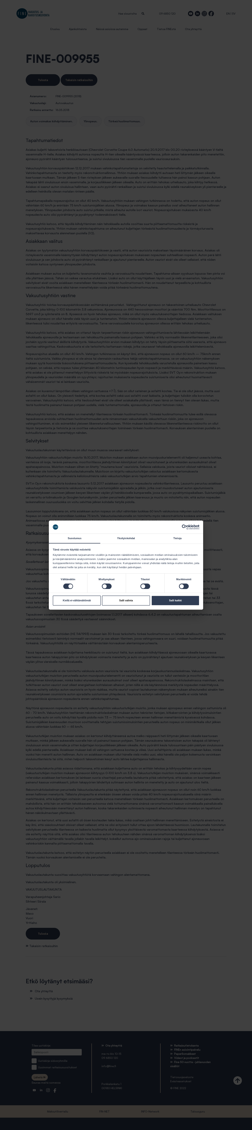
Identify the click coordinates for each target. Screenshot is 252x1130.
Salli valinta (126, 600)
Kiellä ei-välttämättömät (77, 600)
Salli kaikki (175, 600)
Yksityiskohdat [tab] (126, 538)
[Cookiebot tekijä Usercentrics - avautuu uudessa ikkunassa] (184, 527)
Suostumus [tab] (75, 538)
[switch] (107, 586)
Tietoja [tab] (177, 538)
